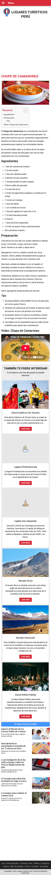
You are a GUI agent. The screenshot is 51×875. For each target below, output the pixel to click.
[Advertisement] (25, 45)
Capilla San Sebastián (25, 521)
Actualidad (44, 866)
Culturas (6, 866)
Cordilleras (24, 863)
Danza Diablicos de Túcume (25, 412)
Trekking (36, 863)
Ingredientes (9, 114)
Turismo (27, 866)
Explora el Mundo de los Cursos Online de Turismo (13, 730)
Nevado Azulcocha (25, 637)
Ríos (30, 863)
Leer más (25, 429)
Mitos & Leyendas (16, 866)
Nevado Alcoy (25, 580)
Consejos (35, 866)
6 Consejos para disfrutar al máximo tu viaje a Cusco (14, 779)
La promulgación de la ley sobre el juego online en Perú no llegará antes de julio (13, 763)
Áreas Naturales (13, 863)
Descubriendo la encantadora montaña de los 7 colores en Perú (13, 746)
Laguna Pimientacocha (25, 467)
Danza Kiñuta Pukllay (25, 694)
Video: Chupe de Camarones (16, 125)
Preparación (9, 118)
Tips (8, 121)
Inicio (4, 863)
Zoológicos (44, 863)
